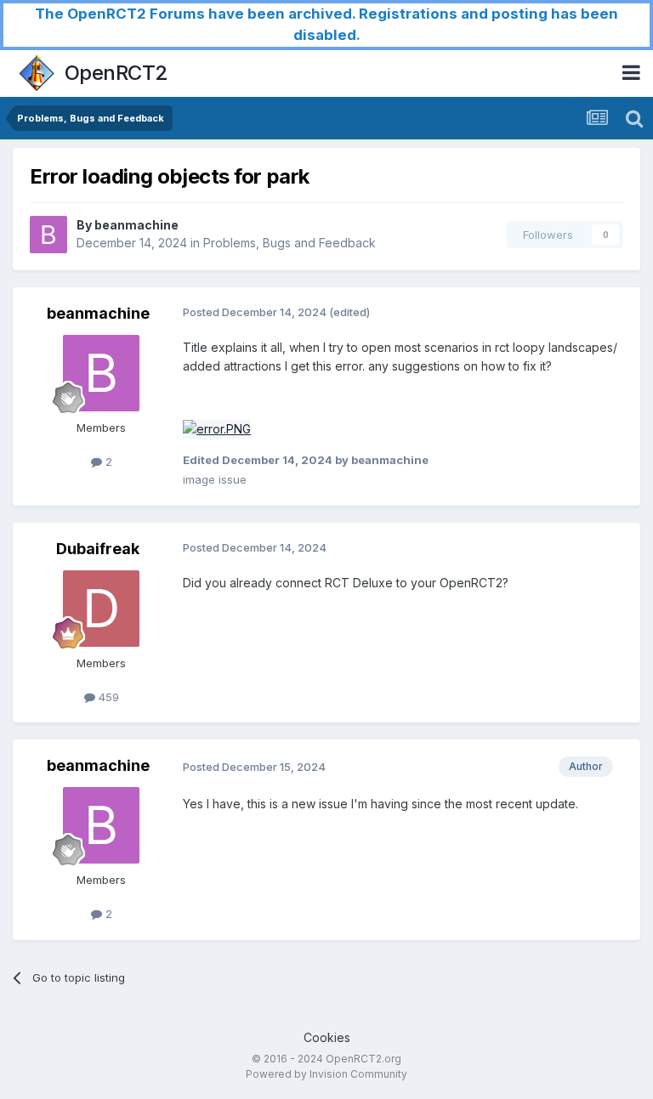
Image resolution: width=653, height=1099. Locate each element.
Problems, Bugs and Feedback (289, 242)
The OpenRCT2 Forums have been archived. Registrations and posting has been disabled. (326, 24)
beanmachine (136, 225)
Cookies (327, 1037)
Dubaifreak (97, 549)
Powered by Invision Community (326, 1074)
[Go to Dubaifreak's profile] (101, 608)
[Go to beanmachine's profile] (48, 234)
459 (107, 697)
